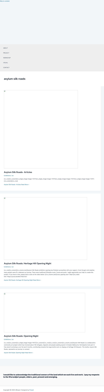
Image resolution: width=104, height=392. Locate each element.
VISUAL (5, 62)
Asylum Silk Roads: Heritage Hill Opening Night (27, 263)
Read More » (16, 184)
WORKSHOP (7, 58)
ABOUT (5, 48)
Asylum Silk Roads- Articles (18, 172)
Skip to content (5, 1)
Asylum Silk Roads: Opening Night (21, 336)
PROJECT (6, 53)
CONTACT (6, 67)
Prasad (31, 390)
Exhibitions (7, 175)
